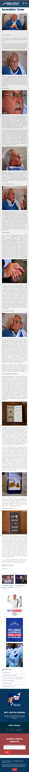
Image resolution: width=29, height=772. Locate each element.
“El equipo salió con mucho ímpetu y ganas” (13, 678)
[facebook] (7, 730)
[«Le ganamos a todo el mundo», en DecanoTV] (8, 579)
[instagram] (12, 730)
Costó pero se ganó (7, 683)
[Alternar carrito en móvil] (23, 3)
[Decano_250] (14, 643)
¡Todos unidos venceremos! (9, 686)
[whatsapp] (14, 730)
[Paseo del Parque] (14, 618)
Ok (14, 769)
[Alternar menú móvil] (26, 3)
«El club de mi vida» (20, 585)
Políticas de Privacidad (15, 762)
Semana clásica (6, 672)
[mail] (21, 730)
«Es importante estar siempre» (10, 675)
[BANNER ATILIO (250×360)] (14, 593)
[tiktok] (16, 730)
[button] (3, 582)
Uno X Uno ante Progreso (8, 680)
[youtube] (19, 730)
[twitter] (9, 730)
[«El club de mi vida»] (21, 579)
